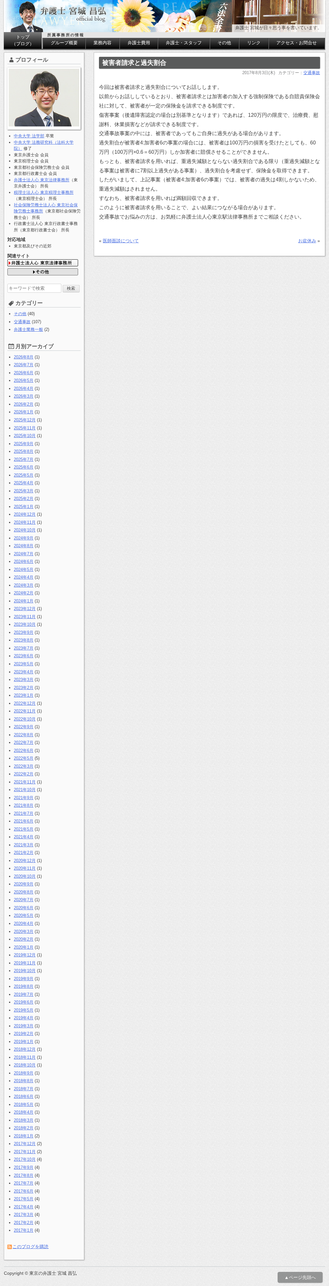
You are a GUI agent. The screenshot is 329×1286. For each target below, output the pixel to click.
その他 (224, 42)
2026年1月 (23, 412)
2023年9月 (23, 632)
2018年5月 (23, 1104)
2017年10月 (25, 1159)
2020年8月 (23, 892)
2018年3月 (23, 1120)
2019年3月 (23, 1025)
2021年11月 (25, 782)
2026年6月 (23, 372)
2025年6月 (23, 467)
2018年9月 (23, 1073)
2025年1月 (23, 506)
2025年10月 (25, 435)
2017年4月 (23, 1206)
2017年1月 (23, 1230)
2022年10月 (25, 719)
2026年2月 (23, 404)
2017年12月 (25, 1143)
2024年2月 (23, 593)
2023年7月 (23, 648)
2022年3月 (23, 766)
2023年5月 (23, 663)
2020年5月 (23, 915)
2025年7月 (23, 459)
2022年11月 (25, 711)
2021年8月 (23, 805)
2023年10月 (25, 624)
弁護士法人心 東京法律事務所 (41, 179)
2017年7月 (23, 1183)
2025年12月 (25, 420)
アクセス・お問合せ (296, 42)
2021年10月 (25, 789)
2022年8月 (23, 734)
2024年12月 (25, 514)
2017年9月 (23, 1167)
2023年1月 (23, 695)
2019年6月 (23, 1002)
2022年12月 (25, 703)
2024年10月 (25, 530)
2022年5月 (23, 758)
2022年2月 (23, 774)
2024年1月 (23, 601)
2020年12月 (25, 860)
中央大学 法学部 (29, 136)
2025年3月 (23, 490)
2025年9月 (23, 443)
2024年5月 (23, 569)
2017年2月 (23, 1222)
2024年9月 (23, 538)
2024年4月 (23, 577)
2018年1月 (23, 1136)
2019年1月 (23, 1041)
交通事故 (311, 72)
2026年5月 (23, 380)
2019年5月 (23, 1010)
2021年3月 (23, 844)
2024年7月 (23, 553)
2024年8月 (23, 545)
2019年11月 (25, 963)
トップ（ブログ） (23, 40)
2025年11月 (25, 428)
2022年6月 (23, 750)
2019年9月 (23, 978)
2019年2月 (23, 1033)
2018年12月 (25, 1049)
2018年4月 (23, 1112)
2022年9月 (23, 726)
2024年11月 (25, 522)
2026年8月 (23, 357)
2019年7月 (23, 994)
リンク (254, 42)
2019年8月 (23, 986)
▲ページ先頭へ (300, 1277)
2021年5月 (23, 829)
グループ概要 (64, 42)
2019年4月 (23, 1017)
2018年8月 (23, 1080)
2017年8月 (23, 1175)
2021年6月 (23, 821)
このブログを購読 (31, 1246)
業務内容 (102, 42)
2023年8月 (23, 640)
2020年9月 (23, 884)
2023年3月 (23, 679)
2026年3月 (23, 396)
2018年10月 (25, 1065)
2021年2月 (23, 852)
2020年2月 (23, 939)
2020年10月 (25, 876)
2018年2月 (23, 1128)
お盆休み (307, 240)
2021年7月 (23, 813)
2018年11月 (25, 1057)
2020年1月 (23, 947)
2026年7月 (23, 364)
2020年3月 (23, 931)
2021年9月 (23, 797)
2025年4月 (23, 482)
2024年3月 (23, 585)
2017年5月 (23, 1198)
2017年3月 (23, 1214)
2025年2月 (23, 498)
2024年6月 (23, 561)
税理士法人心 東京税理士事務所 (44, 192)
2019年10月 (25, 970)
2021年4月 (23, 836)
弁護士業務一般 (28, 329)
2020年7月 (23, 899)
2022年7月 (23, 742)
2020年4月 (23, 923)
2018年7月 (23, 1088)
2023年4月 (23, 671)
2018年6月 (23, 1096)
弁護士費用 (139, 42)
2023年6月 (23, 655)
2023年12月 (25, 608)
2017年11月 (25, 1151)
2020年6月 (23, 907)
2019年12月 (25, 955)
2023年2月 (23, 687)
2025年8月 (23, 451)
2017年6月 (23, 1191)
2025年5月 (23, 475)
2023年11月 (25, 616)
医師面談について (121, 240)
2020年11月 (25, 868)
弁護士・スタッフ (184, 42)
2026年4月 (23, 388)
